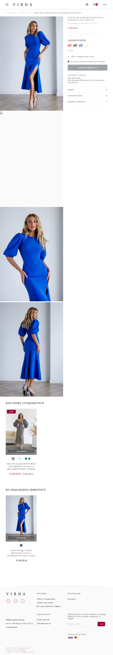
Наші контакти (43, 614)
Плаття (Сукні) (25, 13)
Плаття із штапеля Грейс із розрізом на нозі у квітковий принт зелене (21, 466)
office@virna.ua (44, 623)
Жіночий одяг (11, 13)
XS (71, 33)
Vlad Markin (29, 652)
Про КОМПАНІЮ (74, 593)
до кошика (21, 451)
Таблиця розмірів (77, 40)
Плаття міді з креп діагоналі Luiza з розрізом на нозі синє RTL (21, 553)
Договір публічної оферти (49, 606)
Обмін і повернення (46, 599)
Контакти (72, 599)
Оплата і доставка (45, 603)
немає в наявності (87, 68)
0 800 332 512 (43, 620)
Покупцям (41, 593)
